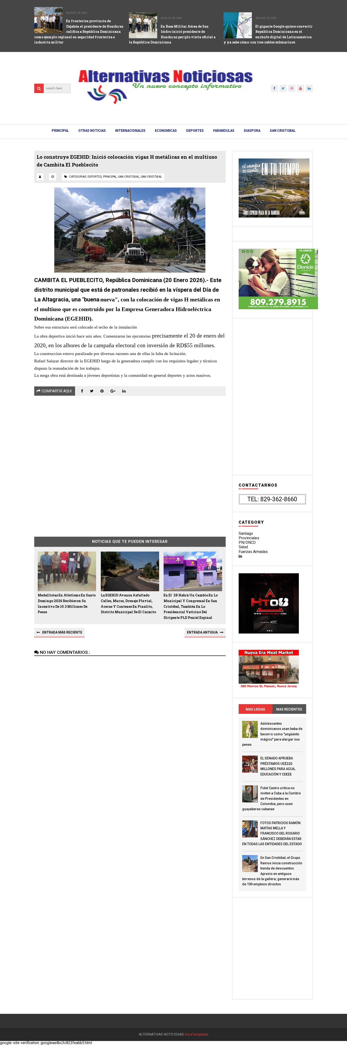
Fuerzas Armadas (253, 551)
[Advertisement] (130, 463)
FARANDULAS (223, 131)
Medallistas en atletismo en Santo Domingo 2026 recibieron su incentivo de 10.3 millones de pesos (67, 603)
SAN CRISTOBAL (283, 131)
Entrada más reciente (62, 632)
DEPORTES (195, 131)
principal (110, 176)
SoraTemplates (196, 1034)
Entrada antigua (202, 632)
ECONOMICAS (166, 131)
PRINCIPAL (60, 131)
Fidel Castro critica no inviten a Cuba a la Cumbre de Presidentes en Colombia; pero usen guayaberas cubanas (271, 798)
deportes (95, 176)
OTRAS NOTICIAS (92, 131)
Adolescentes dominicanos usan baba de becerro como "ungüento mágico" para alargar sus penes (272, 734)
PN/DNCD (247, 542)
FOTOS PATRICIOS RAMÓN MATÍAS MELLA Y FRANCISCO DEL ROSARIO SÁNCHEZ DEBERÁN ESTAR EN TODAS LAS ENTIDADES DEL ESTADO (272, 833)
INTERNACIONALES (130, 131)
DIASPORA (252, 131)
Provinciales (249, 538)
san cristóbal (151, 176)
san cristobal (128, 176)
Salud (243, 547)
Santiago (246, 533)
